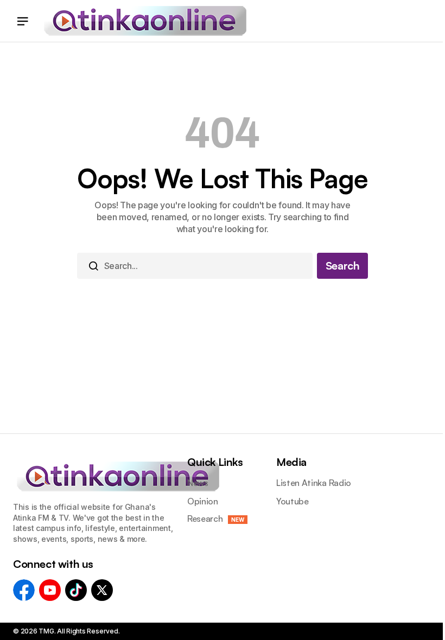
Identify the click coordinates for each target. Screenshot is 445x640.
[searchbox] (195, 266)
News (197, 483)
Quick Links (215, 462)
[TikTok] (76, 590)
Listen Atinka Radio (313, 483)
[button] (23, 21)
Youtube (292, 501)
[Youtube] (50, 590)
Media (291, 462)
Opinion (202, 501)
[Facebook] (24, 590)
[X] (102, 590)
